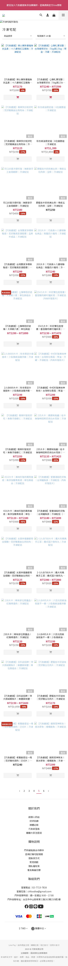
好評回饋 (34, 821)
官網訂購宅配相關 (34, 854)
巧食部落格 (34, 828)
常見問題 (34, 862)
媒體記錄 (34, 824)
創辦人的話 (34, 817)
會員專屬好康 (34, 870)
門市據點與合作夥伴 (34, 850)
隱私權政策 (34, 866)
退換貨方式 (34, 858)
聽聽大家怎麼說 (34, 832)
